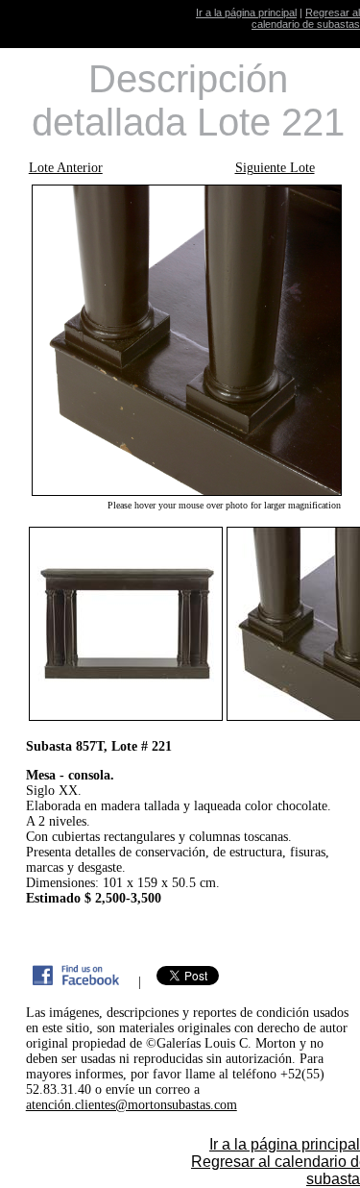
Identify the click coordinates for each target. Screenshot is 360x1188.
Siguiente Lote (275, 168)
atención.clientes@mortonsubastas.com (131, 1105)
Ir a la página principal (246, 12)
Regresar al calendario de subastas (306, 18)
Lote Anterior (66, 168)
